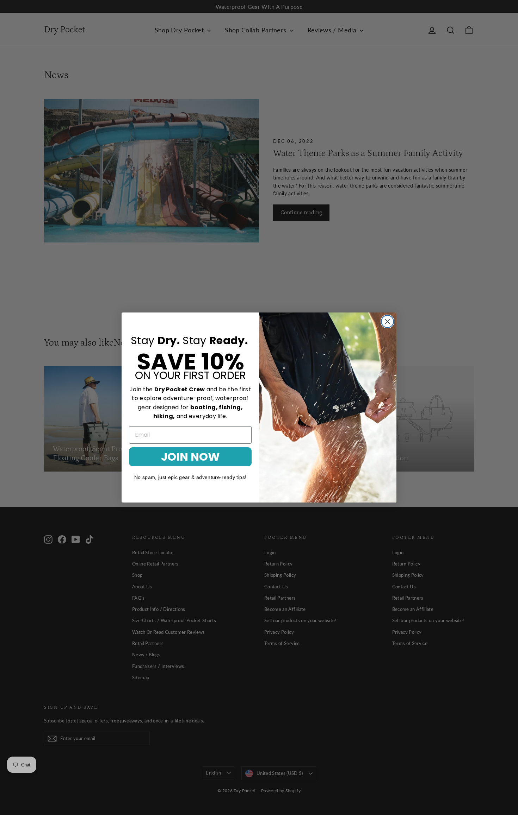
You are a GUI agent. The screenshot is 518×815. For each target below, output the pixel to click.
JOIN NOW (190, 457)
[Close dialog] (387, 321)
